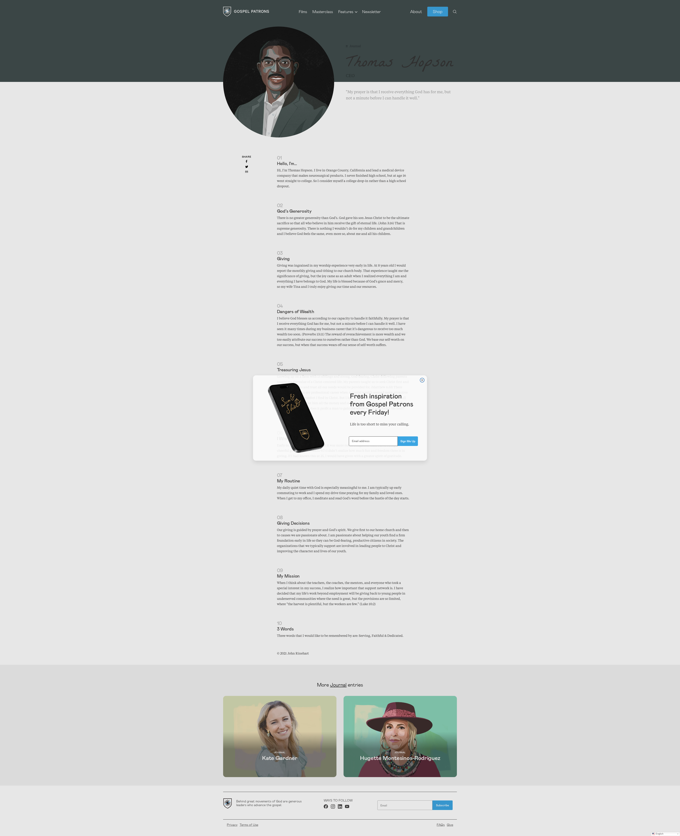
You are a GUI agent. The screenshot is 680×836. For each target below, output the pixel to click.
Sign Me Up (407, 441)
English (659, 833)
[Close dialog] (422, 380)
